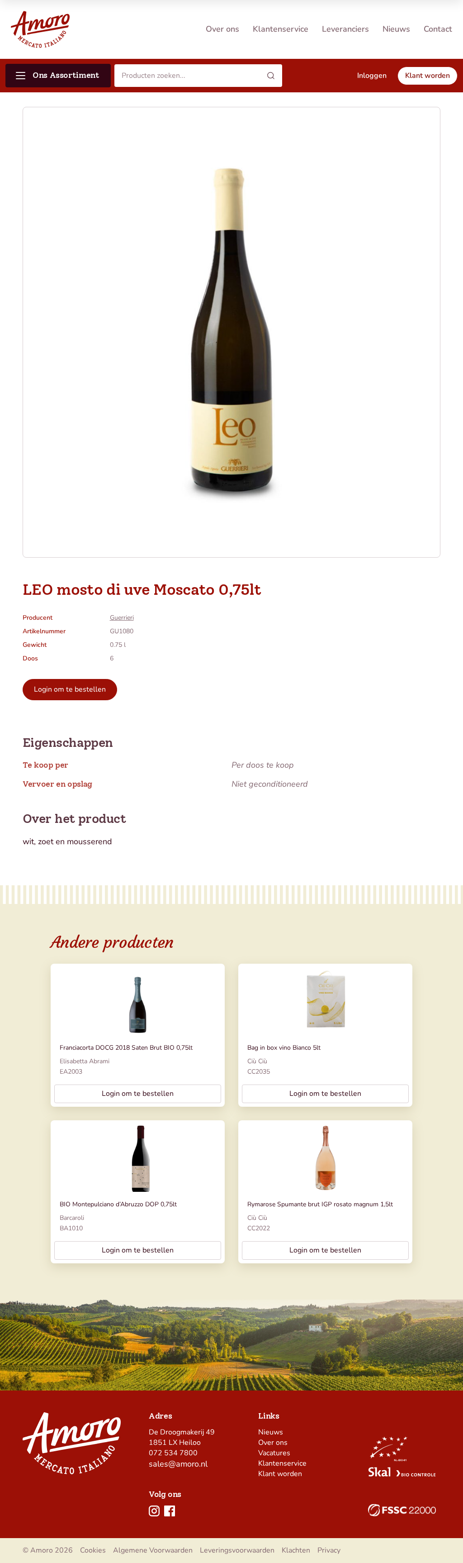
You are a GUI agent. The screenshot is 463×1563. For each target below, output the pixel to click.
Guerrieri (122, 617)
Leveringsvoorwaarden (237, 1550)
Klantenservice (280, 29)
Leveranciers (345, 29)
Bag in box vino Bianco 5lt (284, 1047)
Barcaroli (72, 1218)
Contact (438, 29)
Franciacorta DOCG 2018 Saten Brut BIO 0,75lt (126, 1047)
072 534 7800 (173, 1453)
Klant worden (280, 1474)
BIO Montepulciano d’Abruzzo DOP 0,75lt (118, 1204)
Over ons (222, 29)
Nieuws (396, 29)
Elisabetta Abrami (84, 1061)
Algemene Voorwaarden (153, 1550)
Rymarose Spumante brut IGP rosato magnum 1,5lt (320, 1204)
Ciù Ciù (257, 1061)
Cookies (93, 1550)
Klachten (296, 1550)
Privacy (328, 1550)
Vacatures (274, 1453)
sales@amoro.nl (178, 1463)
